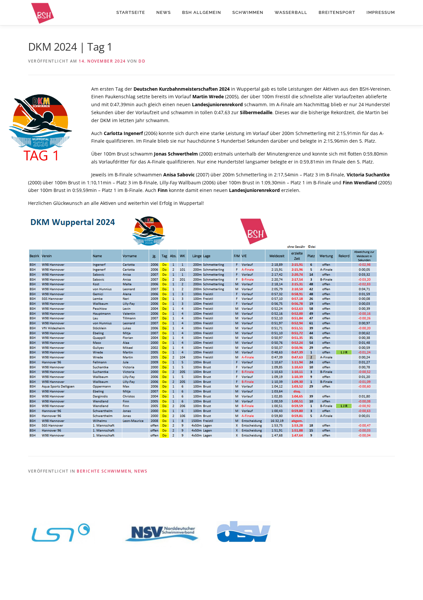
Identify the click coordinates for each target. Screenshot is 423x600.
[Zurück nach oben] (395, 569)
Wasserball (291, 12)
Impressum (380, 12)
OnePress (244, 584)
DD (141, 61)
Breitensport (337, 12)
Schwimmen (247, 12)
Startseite (130, 12)
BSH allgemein (201, 12)
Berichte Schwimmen (104, 471)
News (163, 12)
